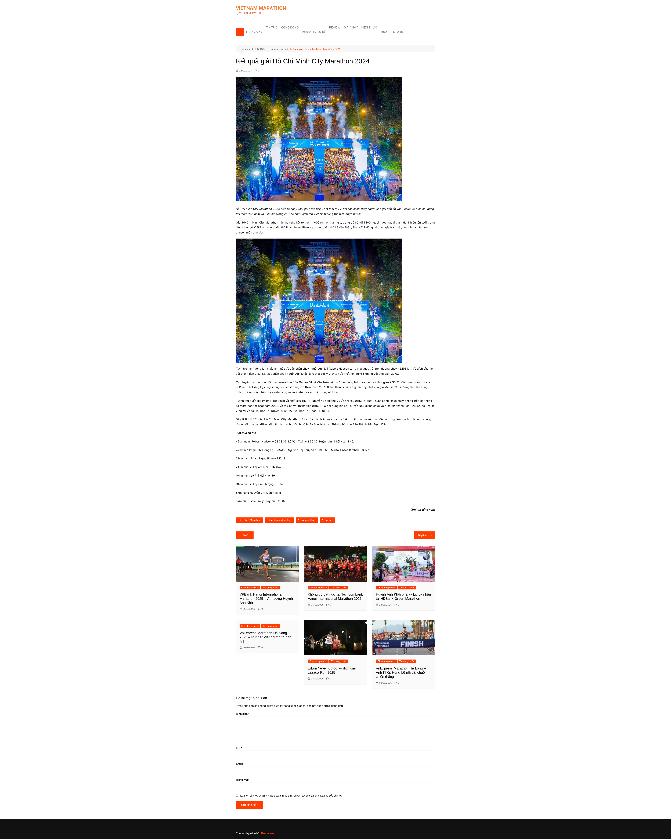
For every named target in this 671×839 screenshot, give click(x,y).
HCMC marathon (251, 520)
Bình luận (242, 713)
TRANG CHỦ (254, 31)
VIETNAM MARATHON (261, 8)
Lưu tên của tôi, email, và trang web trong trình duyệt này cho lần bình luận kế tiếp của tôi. (291, 795)
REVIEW (334, 27)
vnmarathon (308, 520)
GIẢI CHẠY (351, 27)
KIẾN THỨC (369, 27)
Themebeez (267, 833)
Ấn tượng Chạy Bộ (314, 31)
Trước (246, 535)
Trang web (242, 779)
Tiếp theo (423, 535)
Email (240, 763)
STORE (398, 31)
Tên (239, 748)
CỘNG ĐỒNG (290, 27)
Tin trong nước (270, 587)
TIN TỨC (272, 27)
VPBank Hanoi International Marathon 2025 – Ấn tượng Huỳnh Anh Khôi (266, 598)
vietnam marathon (281, 520)
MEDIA (385, 31)
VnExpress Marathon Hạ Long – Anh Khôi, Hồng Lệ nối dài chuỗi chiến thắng (401, 672)
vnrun (329, 520)
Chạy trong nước (250, 587)
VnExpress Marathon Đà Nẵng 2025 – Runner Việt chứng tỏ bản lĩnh (265, 637)
